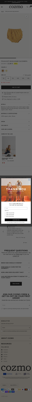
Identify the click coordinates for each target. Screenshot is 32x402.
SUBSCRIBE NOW (16, 219)
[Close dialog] (29, 180)
